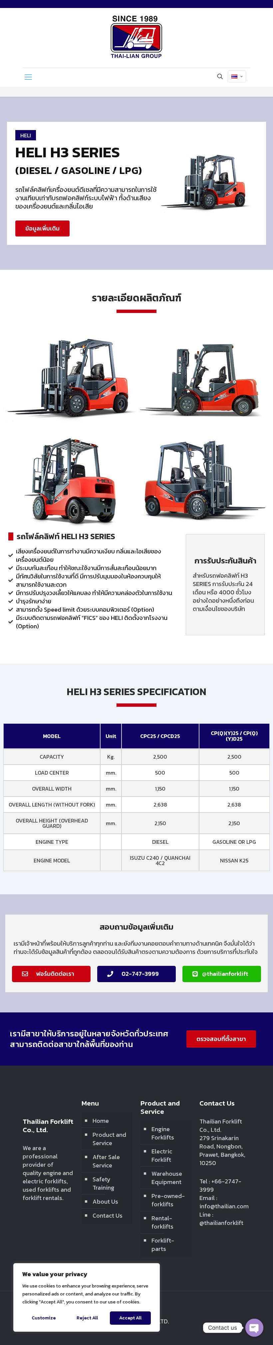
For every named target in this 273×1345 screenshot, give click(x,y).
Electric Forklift (161, 1155)
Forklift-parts (162, 1244)
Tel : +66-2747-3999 (220, 1185)
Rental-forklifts (162, 1222)
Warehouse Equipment (166, 1177)
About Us (105, 1201)
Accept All (130, 1317)
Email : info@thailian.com (224, 1202)
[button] (42, 228)
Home (101, 1120)
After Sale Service (106, 1161)
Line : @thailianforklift (221, 1218)
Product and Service (109, 1138)
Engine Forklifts (162, 1133)
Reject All (87, 1317)
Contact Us (108, 1215)
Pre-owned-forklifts (168, 1200)
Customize (44, 1317)
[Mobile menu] (28, 77)
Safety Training (103, 1183)
